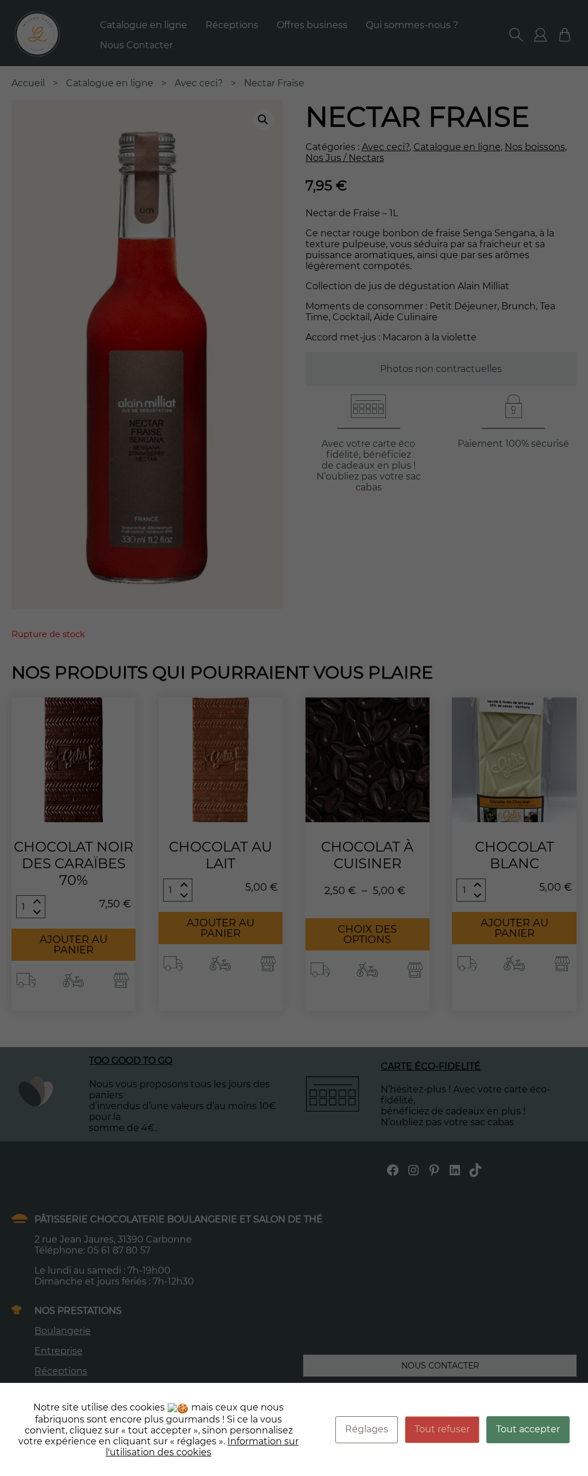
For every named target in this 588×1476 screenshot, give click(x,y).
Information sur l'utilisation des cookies (202, 1447)
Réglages (366, 1429)
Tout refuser (442, 1429)
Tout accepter (528, 1429)
